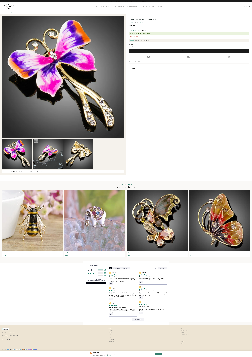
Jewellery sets (111, 341)
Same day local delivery (184, 334)
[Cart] (249, 7)
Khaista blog (182, 337)
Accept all (158, 353)
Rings (114, 6)
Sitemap (181, 343)
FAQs (181, 336)
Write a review (96, 282)
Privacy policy (108, 355)
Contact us (182, 341)
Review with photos (117, 268)
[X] (9, 339)
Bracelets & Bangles (132, 6)
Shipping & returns (183, 330)
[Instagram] (2, 339)
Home (97, 6)
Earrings (102, 6)
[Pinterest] (7, 339)
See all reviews (136, 22)
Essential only (149, 353)
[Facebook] (5, 339)
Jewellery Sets (121, 6)
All (110, 268)
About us (181, 339)
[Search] (244, 7)
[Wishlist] (247, 7)
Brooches (108, 6)
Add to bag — (190, 51)
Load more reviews (138, 319)
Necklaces (141, 6)
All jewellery (111, 330)
